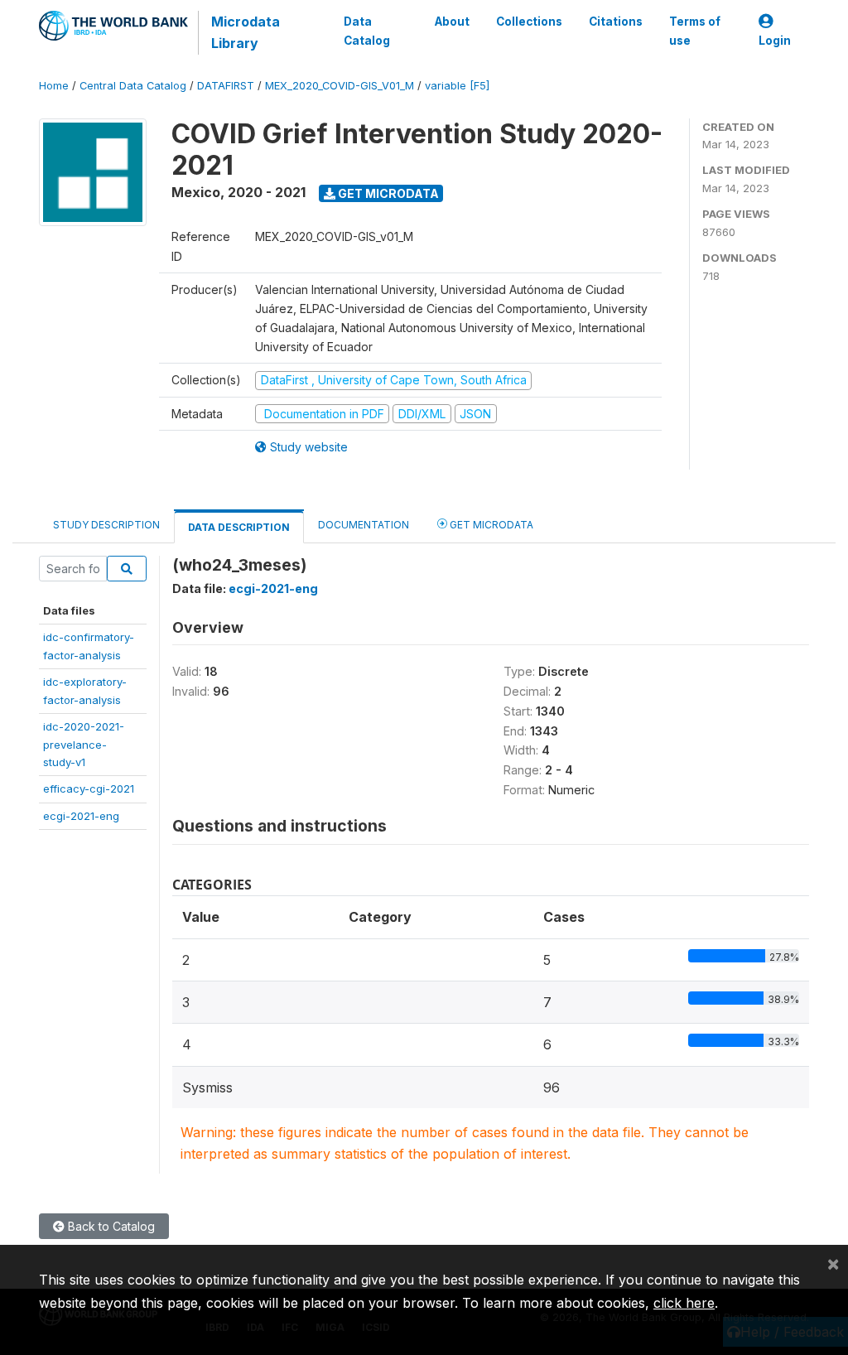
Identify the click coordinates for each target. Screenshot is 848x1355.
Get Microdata (387, 193)
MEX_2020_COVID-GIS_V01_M (339, 86)
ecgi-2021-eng (81, 815)
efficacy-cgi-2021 (88, 788)
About (452, 21)
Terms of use (694, 30)
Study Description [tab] (106, 524)
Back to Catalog (110, 1226)
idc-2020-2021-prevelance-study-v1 (83, 744)
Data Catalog (367, 30)
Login (775, 40)
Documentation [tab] (363, 524)
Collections (529, 21)
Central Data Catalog (133, 86)
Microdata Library (245, 32)
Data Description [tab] (239, 527)
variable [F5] (457, 86)
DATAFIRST (225, 86)
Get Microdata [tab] (490, 524)
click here (684, 1303)
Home (54, 86)
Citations (616, 21)
